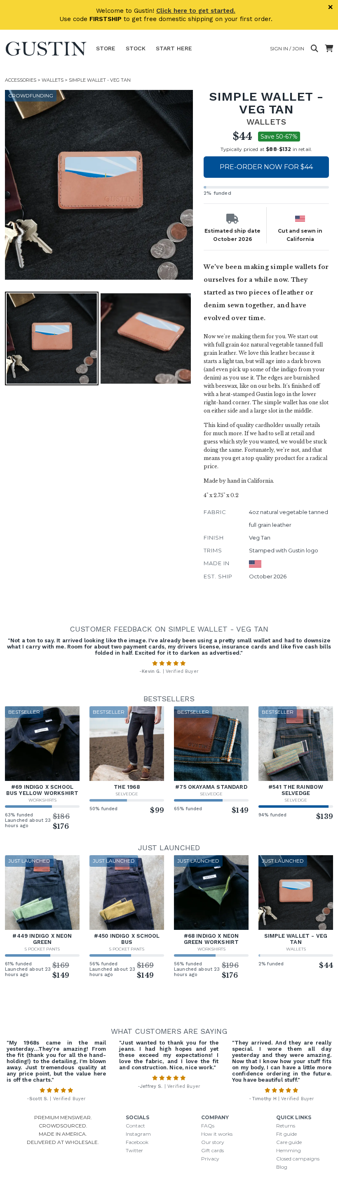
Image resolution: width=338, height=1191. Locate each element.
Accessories (20, 80)
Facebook (137, 1142)
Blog (281, 1167)
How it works (216, 1134)
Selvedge (126, 794)
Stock (136, 48)
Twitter (134, 1150)
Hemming (288, 1150)
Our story (212, 1142)
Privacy (210, 1159)
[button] (100, 185)
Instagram (138, 1134)
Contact (135, 1126)
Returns (285, 1126)
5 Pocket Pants (42, 949)
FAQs (207, 1126)
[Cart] (329, 49)
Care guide (289, 1142)
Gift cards (212, 1150)
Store (105, 48)
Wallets (52, 80)
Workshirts (42, 800)
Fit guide (286, 1134)
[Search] (314, 49)
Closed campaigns (297, 1159)
